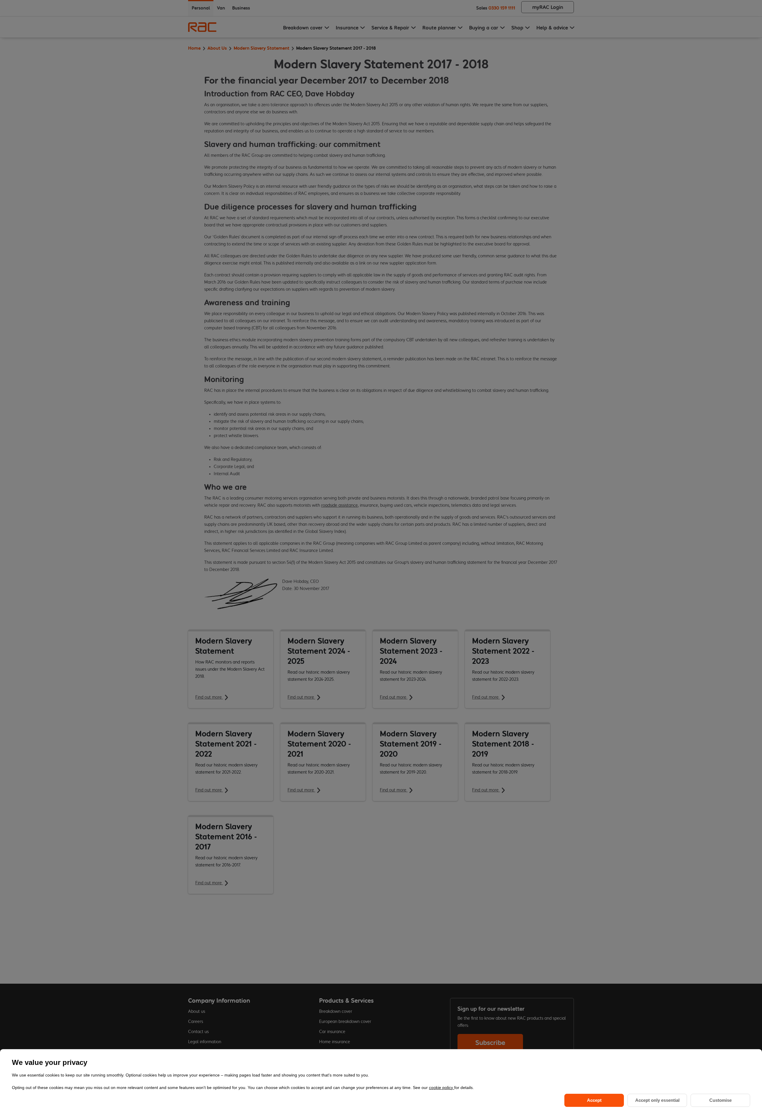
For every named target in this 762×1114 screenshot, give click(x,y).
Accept (594, 1100)
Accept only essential (657, 1100)
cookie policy (441, 1087)
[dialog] (381, 1081)
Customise (720, 1100)
